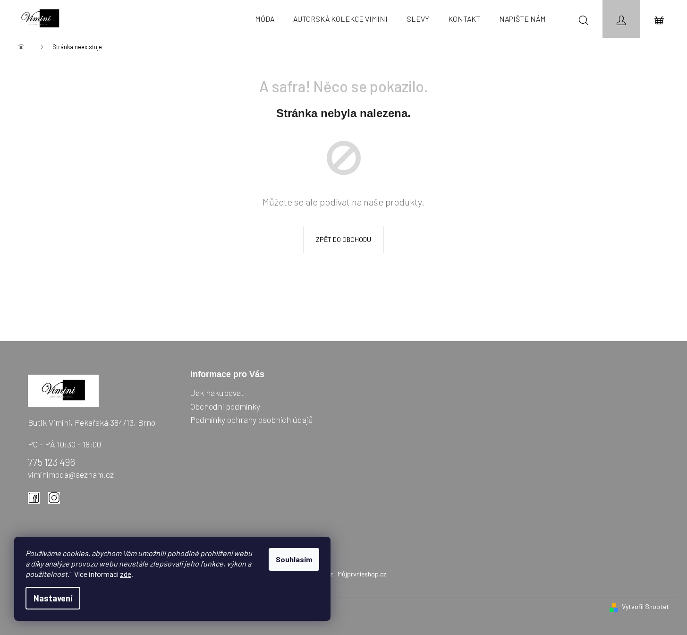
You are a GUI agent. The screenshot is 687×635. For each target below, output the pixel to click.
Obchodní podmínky (225, 406)
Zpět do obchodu (343, 239)
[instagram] (56, 500)
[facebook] (36, 500)
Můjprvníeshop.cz (362, 574)
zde (125, 573)
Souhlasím (294, 559)
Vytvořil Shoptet (645, 606)
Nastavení (53, 598)
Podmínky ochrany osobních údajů (251, 419)
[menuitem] (265, 19)
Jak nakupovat (217, 392)
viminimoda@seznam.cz (71, 474)
